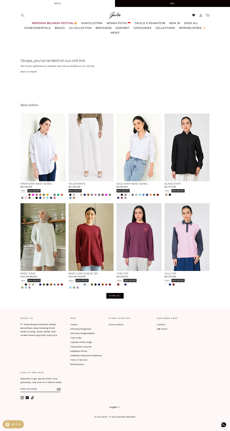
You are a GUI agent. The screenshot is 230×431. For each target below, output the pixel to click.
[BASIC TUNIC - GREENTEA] (22, 287)
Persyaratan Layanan (81, 347)
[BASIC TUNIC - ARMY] (44, 284)
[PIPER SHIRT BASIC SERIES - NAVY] (40, 198)
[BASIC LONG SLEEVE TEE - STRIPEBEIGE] (74, 284)
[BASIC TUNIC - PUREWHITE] (36, 284)
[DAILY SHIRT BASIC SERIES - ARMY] (154, 194)
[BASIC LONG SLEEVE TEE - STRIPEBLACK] (70, 284)
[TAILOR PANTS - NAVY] (84, 194)
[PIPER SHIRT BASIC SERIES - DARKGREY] (54, 194)
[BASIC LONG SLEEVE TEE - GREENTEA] (74, 287)
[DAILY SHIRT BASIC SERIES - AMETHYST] (118, 198)
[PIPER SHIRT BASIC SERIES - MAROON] (29, 194)
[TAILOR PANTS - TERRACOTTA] (74, 198)
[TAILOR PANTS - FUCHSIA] (106, 194)
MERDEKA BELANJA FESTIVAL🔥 (54, 23)
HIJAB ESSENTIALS (37, 27)
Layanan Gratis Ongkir (81, 342)
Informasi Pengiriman (80, 329)
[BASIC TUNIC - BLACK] (47, 284)
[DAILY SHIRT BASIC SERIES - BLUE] (143, 194)
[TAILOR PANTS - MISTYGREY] (110, 194)
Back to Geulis (28, 71)
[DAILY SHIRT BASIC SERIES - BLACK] (122, 194)
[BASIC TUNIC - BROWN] (51, 284)
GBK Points (162, 329)
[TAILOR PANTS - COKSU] (81, 194)
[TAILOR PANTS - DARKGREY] (99, 194)
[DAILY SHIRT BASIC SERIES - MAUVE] (125, 198)
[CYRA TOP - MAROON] (118, 284)
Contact (161, 324)
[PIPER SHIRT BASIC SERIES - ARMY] (29, 198)
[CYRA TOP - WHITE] (122, 284)
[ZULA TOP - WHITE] (166, 284)
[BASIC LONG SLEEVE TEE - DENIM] (84, 284)
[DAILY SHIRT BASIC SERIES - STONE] (136, 194)
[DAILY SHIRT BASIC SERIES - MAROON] (158, 194)
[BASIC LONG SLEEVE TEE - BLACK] (95, 284)
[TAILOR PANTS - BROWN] (88, 194)
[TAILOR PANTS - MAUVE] (95, 194)
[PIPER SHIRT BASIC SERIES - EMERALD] (58, 194)
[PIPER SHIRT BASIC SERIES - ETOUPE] (51, 194)
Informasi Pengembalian (82, 333)
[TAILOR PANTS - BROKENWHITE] (77, 194)
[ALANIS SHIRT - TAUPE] (166, 194)
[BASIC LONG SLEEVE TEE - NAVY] (99, 284)
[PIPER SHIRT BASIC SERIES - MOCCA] (22, 198)
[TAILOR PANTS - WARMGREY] (74, 194)
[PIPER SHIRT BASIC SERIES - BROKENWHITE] (33, 198)
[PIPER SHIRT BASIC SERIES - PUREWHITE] (22, 194)
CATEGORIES (142, 27)
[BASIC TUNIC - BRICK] (58, 284)
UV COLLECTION (80, 27)
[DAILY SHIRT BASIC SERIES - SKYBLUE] (140, 194)
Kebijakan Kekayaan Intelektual (86, 355)
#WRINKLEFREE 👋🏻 (192, 27)
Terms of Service (78, 360)
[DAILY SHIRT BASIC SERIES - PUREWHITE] (118, 194)
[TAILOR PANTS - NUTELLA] (102, 194)
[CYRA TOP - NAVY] (125, 284)
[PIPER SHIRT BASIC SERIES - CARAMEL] (62, 194)
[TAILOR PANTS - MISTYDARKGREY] (77, 198)
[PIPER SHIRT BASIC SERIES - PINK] (26, 198)
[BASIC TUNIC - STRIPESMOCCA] (29, 284)
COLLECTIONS (165, 27)
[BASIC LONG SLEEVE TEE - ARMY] (92, 284)
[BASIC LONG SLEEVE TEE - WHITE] (88, 284)
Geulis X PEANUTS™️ (150, 23)
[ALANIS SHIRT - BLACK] (170, 194)
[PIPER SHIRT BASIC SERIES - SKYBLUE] (47, 198)
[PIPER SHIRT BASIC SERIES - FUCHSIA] (33, 194)
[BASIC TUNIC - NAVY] (40, 284)
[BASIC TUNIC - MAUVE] (29, 287)
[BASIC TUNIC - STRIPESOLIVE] (33, 284)
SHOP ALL (191, 23)
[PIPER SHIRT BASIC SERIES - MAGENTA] (36, 194)
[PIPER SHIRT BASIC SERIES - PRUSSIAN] (51, 198)
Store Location (116, 324)
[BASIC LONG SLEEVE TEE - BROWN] (102, 284)
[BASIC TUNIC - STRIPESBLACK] (26, 284)
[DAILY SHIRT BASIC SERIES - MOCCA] (125, 194)
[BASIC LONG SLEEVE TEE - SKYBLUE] (70, 287)
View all (115, 295)
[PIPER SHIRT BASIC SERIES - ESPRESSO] (26, 194)
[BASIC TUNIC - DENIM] (54, 284)
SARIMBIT (122, 27)
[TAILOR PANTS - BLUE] (70, 198)
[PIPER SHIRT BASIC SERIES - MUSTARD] (47, 194)
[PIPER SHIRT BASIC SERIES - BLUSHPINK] (54, 198)
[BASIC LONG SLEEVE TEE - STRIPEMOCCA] (77, 284)
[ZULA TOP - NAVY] (170, 284)
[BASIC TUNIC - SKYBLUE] (26, 287)
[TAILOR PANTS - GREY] (92, 194)
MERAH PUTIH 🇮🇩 (119, 23)
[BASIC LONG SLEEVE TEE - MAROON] (110, 284)
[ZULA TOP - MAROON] (173, 284)
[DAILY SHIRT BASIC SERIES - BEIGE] (129, 194)
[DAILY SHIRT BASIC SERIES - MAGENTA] (122, 198)
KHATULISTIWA (92, 23)
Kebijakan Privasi (78, 351)
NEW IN (174, 23)
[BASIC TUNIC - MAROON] (62, 284)
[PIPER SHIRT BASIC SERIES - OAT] (44, 198)
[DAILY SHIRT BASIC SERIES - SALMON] (150, 194)
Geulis (57, 3)
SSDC (34, 421)
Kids (172, 3)
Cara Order (76, 338)
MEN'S (115, 32)
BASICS (60, 27)
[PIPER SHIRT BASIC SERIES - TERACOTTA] (40, 194)
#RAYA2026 (104, 27)
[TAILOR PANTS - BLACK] (70, 194)
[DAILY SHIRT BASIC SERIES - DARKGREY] (132, 194)
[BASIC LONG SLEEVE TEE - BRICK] (106, 284)
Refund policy (77, 364)
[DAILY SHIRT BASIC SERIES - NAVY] (147, 194)
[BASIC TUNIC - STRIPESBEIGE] (22, 284)
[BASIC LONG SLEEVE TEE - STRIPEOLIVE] (81, 284)
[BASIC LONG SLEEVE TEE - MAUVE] (77, 287)
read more (52, 335)
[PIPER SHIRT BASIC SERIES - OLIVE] (44, 194)
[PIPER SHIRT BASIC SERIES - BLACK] (36, 198)
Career (73, 324)
